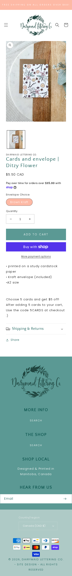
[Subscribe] (65, 499)
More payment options (36, 256)
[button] (6, 25)
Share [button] (15, 340)
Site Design (27, 564)
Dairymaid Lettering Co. (43, 559)
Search (36, 420)
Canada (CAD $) (34, 526)
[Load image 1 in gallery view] (16, 139)
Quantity (11, 211)
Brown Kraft (19, 202)
